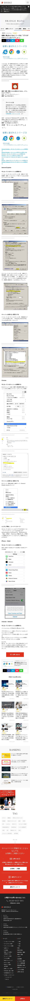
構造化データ (13, 830)
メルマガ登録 (20, 969)
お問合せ (22, 998)
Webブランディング (8, 960)
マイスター (7, 977)
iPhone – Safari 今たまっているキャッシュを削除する (15, 160)
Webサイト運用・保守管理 (8, 965)
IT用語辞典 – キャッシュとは (13, 113)
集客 (19, 821)
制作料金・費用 (21, 952)
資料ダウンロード (15, 887)
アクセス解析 (7, 958)
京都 (19, 941)
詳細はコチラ (6, 11)
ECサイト (14, 824)
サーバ (3, 817)
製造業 (3, 821)
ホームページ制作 (22, 824)
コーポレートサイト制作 (9, 941)
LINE (21, 40)
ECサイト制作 (7, 962)
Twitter (4, 40)
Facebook (8, 40)
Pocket (17, 40)
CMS (24, 821)
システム (8, 824)
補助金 (9, 817)
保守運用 (16, 833)
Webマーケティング (12, 821)
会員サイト (6, 948)
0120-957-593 (16, 900)
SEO (3, 830)
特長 (18, 948)
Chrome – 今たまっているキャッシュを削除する (13, 154)
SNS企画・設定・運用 (8, 970)
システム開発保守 (22, 827)
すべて (2, 28)
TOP (15, 839)
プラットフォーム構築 (8, 945)
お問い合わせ (20, 971)
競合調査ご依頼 (21, 965)
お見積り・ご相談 (15, 868)
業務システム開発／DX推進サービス (8, 953)
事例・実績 (20, 954)
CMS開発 (6, 950)
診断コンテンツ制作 (8, 968)
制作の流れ (20, 950)
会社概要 (19, 958)
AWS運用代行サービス (9, 972)
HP (7, 830)
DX (3, 824)
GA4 (19, 830)
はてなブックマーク (13, 40)
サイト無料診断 (21, 963)
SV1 (6, 979)
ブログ (19, 956)
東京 (19, 945)
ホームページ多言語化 (7, 833)
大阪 (19, 943)
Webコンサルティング (17, 817)
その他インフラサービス (9, 975)
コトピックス (15, 989)
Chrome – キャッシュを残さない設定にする (12, 155)
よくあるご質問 (21, 961)
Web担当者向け (5, 827)
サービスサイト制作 (8, 943)
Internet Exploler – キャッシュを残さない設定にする (14, 152)
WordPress (13, 827)
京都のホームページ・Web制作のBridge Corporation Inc (15, 992)
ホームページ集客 (7, 956)
